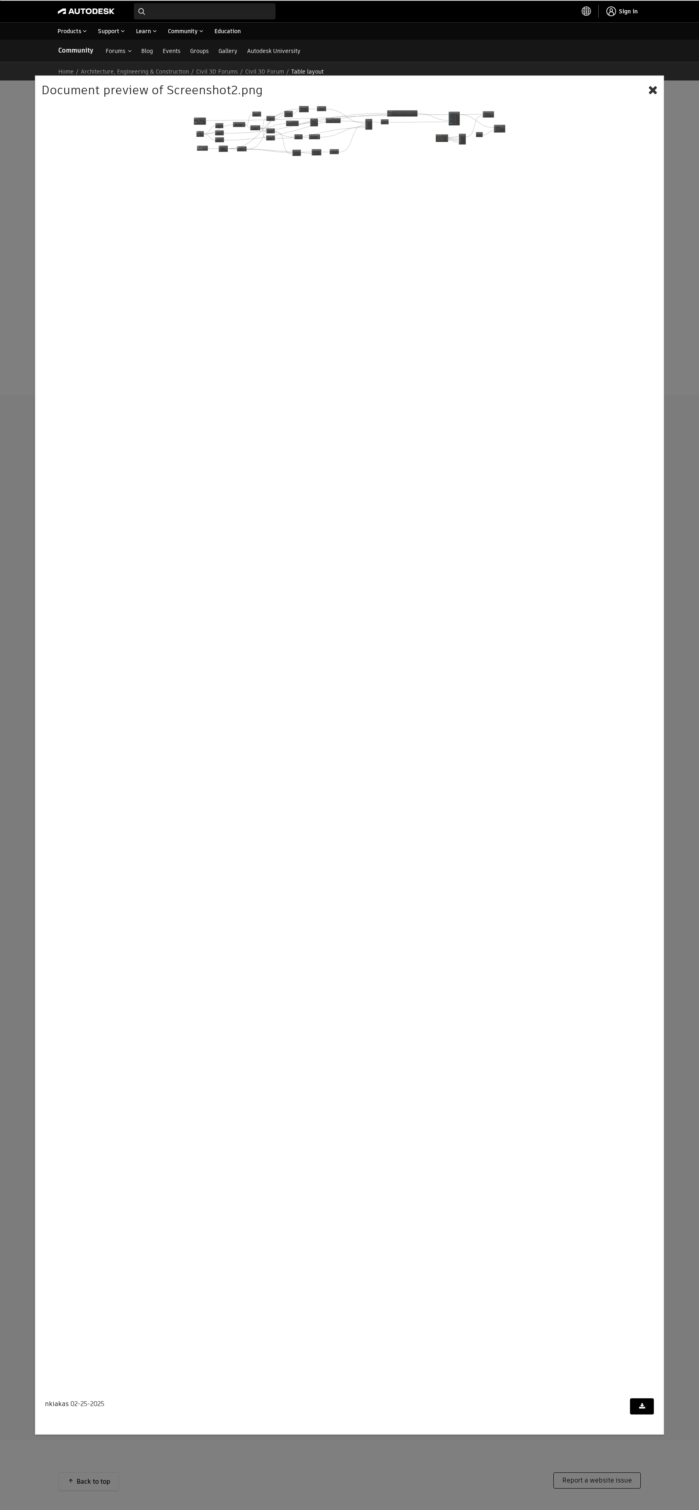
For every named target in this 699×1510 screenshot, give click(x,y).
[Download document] (642, 1406)
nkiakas (57, 1403)
